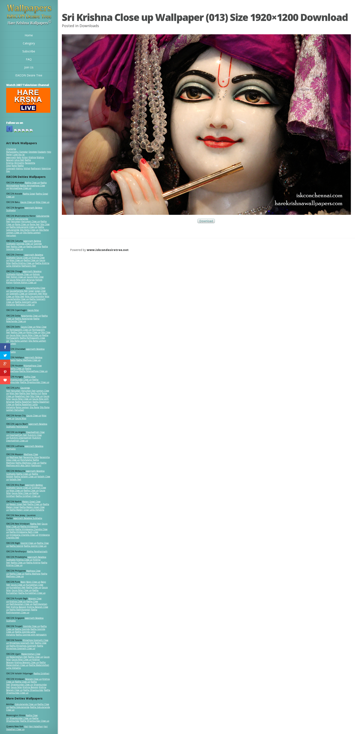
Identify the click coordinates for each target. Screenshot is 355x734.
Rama (14, 165)
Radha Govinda (33, 246)
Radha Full (36, 393)
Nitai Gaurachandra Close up (27, 298)
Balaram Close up (33, 679)
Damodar (23, 151)
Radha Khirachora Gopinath (22, 645)
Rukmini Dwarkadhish (20, 437)
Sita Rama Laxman (19, 340)
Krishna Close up (24, 559)
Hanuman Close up (30, 221)
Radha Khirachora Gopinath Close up (24, 647)
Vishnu (19, 168)
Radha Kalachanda (24, 318)
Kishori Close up (18, 276)
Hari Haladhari (36, 726)
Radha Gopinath (15, 167)
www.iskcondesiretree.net (108, 250)
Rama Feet (35, 224)
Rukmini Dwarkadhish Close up (23, 439)
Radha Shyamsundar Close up (34, 382)
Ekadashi (42, 151)
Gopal (31, 290)
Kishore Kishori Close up (24, 282)
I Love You (17, 154)
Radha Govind (16, 545)
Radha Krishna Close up (23, 263)
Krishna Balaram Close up (26, 662)
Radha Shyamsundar (33, 690)
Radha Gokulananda (19, 707)
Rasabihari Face (22, 396)
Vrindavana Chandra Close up (23, 534)
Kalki (19, 157)
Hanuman (16, 221)
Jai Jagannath (15, 156)
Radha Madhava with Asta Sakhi (26, 464)
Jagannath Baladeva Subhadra (24, 447)
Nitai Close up (42, 202)
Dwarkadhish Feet (18, 435)
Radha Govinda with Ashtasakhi (31, 634)
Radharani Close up (25, 304)
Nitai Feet (19, 296)
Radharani (36, 168)
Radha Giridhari (41, 673)
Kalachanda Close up (31, 315)
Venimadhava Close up (20, 188)
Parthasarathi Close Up (20, 329)
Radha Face (24, 393)
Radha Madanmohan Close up (26, 664)
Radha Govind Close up (35, 545)
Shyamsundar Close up (20, 379)
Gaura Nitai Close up (31, 335)
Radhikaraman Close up (20, 604)
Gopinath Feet (35, 293)
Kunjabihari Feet (17, 587)
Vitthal (27, 168)
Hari (26, 726)
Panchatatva (22, 426)
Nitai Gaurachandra (34, 296)
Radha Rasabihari (23, 401)
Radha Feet (35, 523)
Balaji (23, 581)
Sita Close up (36, 396)
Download (206, 221)
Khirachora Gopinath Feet (21, 642)
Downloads (89, 25)
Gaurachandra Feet (18, 290)
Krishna (32, 157)
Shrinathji (19, 162)
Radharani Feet (28, 265)
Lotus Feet (19, 160)
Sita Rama (34, 407)
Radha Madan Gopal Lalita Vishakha (26, 509)
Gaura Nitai (33, 310)
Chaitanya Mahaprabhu (12, 150)
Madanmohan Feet (18, 656)
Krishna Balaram (18, 606)
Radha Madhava (32, 573)
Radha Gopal (29, 193)
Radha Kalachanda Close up (22, 320)
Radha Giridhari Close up (28, 496)
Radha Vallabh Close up (25, 476)
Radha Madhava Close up (28, 360)
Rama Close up (22, 224)
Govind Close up (28, 543)
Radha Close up (32, 182)
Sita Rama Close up (29, 229)
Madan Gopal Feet (18, 504)
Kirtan (25, 157)
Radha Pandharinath (37, 551)
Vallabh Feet (15, 479)
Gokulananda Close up (26, 704)
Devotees (33, 151)
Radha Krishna (33, 562)
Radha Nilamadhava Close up (33, 371)
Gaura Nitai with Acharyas (22, 279)
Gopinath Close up (18, 293)
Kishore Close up (24, 274)
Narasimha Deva (31, 457)
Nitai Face (14, 393)
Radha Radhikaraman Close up (21, 611)
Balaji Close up (33, 581)
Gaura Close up (27, 202)
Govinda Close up (24, 243)
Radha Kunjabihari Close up (31, 592)
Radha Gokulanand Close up (23, 226)
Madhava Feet (16, 457)
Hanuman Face (28, 390)
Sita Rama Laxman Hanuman (23, 234)
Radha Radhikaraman (19, 609)
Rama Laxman (22, 407)
